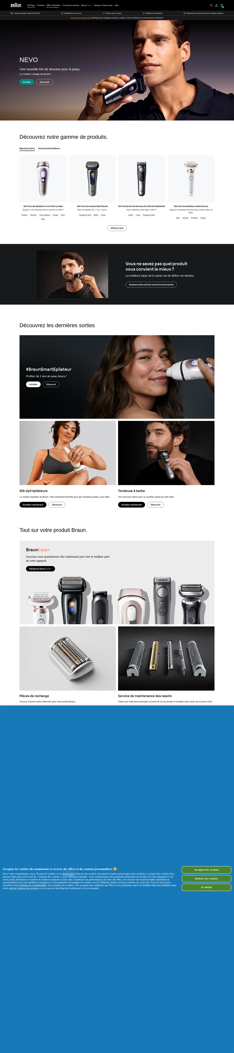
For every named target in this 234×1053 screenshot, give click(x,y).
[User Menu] (216, 5)
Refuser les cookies (206, 878)
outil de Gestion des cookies (23, 888)
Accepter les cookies (206, 869)
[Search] (211, 5)
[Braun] (16, 5)
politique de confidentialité (33, 885)
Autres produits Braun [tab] (49, 148)
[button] (40, 5)
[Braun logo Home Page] (16, 5)
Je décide (206, 887)
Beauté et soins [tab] (27, 148)
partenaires (68, 873)
